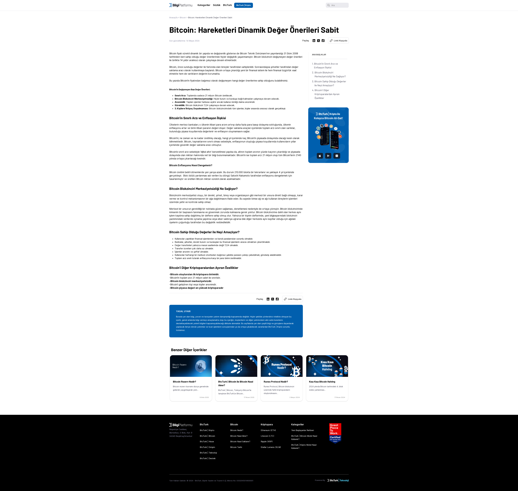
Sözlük (216, 5)
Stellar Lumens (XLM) (271, 447)
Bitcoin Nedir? (236, 430)
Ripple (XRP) (267, 441)
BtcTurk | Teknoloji (208, 452)
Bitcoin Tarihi (236, 447)
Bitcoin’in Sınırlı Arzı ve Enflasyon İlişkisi (326, 65)
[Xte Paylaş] (318, 41)
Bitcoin (183, 17)
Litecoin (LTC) (267, 436)
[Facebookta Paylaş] (323, 41)
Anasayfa (173, 17)
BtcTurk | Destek (208, 458)
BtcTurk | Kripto (243, 5)
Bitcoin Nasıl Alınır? (239, 436)
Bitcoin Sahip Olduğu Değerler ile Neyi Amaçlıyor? (330, 83)
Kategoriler (204, 5)
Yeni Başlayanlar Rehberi (302, 430)
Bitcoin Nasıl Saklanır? (240, 441)
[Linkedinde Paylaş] (314, 41)
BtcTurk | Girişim (207, 447)
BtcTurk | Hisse (207, 441)
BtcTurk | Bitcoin (207, 436)
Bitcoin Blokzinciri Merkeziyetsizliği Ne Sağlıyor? (330, 74)
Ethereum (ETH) (268, 430)
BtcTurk (227, 5)
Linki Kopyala (340, 40)
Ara (333, 5)
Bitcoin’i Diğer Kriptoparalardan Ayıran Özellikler (327, 94)
